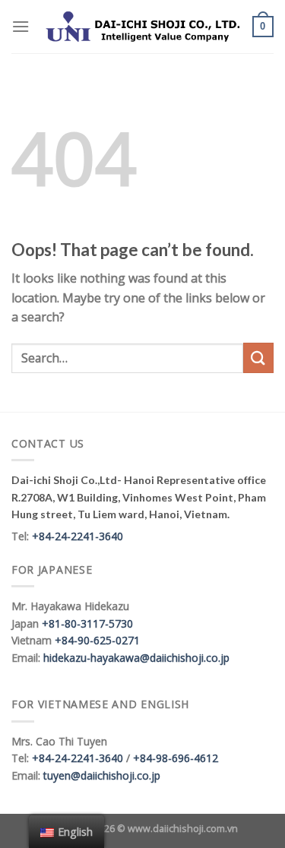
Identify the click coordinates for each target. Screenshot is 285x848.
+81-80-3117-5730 (87, 623)
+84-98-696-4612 (175, 758)
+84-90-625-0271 (97, 640)
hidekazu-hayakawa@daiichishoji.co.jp (136, 657)
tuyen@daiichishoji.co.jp (101, 775)
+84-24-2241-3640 (77, 536)
